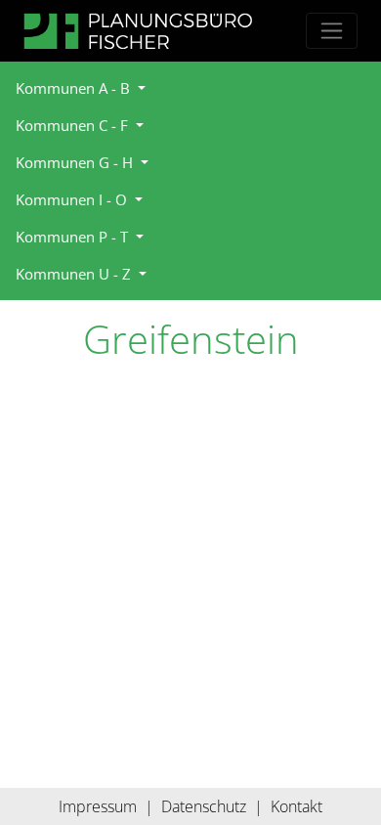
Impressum (98, 806)
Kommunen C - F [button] (74, 125)
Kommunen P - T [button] (74, 236)
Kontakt (296, 806)
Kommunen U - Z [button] (75, 273)
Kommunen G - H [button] (76, 162)
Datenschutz (203, 806)
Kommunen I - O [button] (73, 199)
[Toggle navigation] (332, 31)
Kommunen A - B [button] (75, 88)
